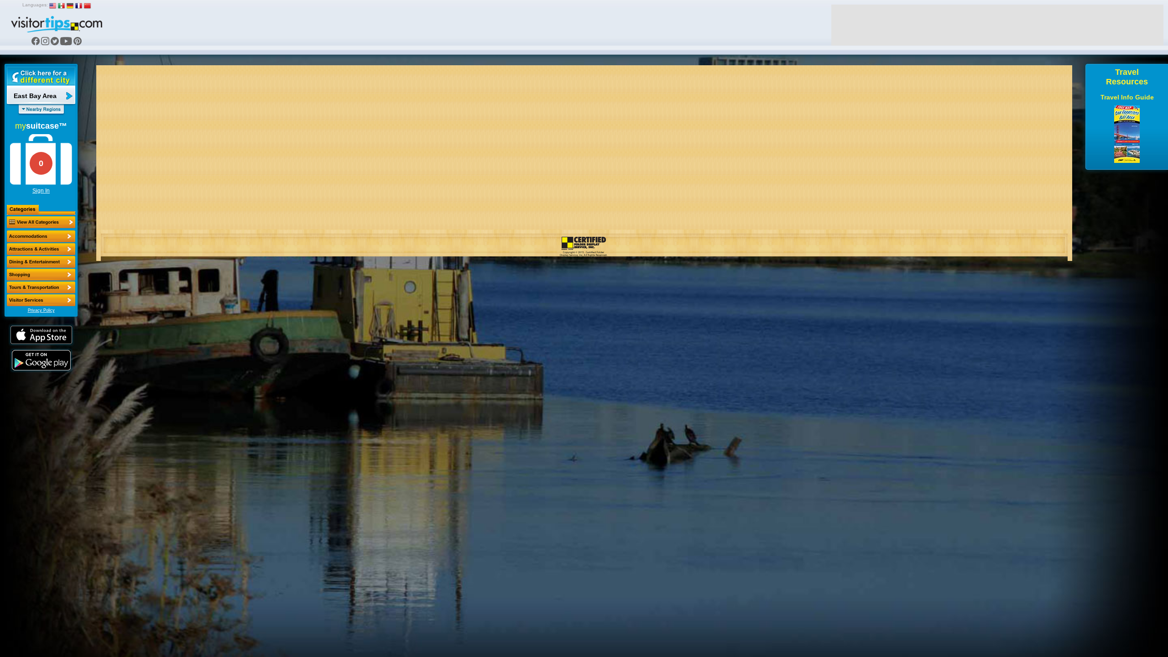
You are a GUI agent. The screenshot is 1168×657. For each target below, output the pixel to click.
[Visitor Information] (41, 300)
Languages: (35, 4)
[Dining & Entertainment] (41, 262)
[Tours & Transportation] (41, 287)
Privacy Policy (41, 310)
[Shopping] (41, 275)
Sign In (41, 191)
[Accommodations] (41, 236)
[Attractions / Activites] (41, 249)
